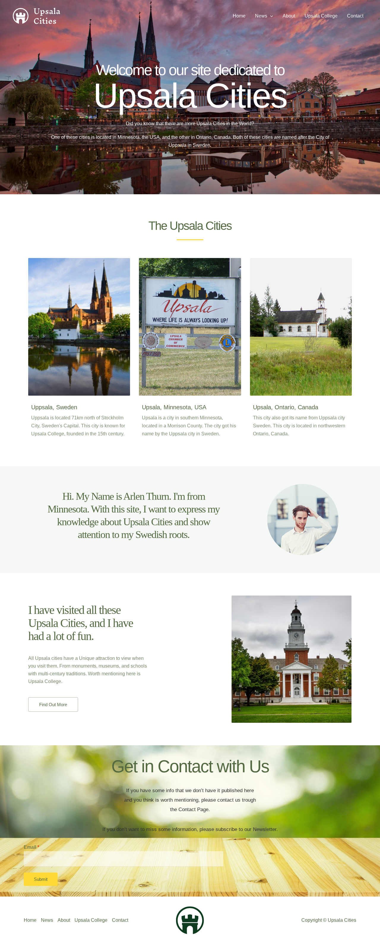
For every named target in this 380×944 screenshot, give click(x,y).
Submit (41, 879)
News (47, 920)
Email (31, 847)
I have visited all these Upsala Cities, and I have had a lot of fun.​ (80, 623)
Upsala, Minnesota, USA (174, 407)
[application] (270, 16)
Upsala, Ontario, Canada (285, 407)
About (64, 920)
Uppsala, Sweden (54, 407)
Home (30, 920)
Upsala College (91, 920)
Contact (120, 920)
